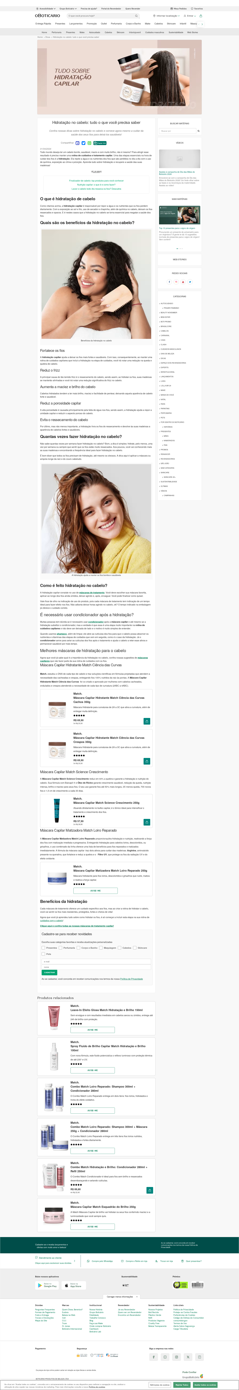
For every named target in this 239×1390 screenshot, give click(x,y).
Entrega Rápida (43, 23)
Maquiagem (110, 947)
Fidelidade (94, 1315)
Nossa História (95, 1309)
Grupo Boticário (67, 8)
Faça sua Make (96, 1323)
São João (165, 463)
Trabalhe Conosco (97, 1318)
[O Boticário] (47, 16)
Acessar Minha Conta (190, 16)
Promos (164, 449)
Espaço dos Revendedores (173, 363)
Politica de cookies (97, 1387)
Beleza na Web (68, 1315)
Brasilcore (166, 326)
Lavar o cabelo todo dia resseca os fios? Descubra (96, 188)
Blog (91, 1320)
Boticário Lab (95, 1331)
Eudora (65, 1312)
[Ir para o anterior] (198, 24)
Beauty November (169, 312)
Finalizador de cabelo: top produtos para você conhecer (96, 180)
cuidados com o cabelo (51, 920)
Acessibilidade (46, 8)
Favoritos (198, 8)
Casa (163, 340)
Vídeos (164, 491)
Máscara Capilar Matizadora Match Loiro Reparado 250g (110, 868)
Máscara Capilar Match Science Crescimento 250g (106, 800)
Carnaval (165, 335)
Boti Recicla (153, 1312)
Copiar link (101, 143)
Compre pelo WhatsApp (102, 1261)
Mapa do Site (41, 1320)
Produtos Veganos (156, 1320)
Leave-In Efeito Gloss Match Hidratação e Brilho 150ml (107, 1008)
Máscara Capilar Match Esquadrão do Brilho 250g (103, 1205)
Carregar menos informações (120, 1297)
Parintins (165, 408)
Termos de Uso (180, 1323)
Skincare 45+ (170, 477)
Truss (64, 1323)
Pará (163, 404)
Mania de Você (167, 395)
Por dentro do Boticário (172, 422)
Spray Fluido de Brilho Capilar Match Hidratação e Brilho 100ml (108, 1046)
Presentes (60, 23)
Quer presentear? (194, 1261)
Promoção (92, 23)
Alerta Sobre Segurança (184, 1326)
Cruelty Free (153, 1323)
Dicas (163, 358)
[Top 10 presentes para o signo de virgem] (179, 215)
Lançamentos (76, 23)
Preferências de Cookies (184, 1315)
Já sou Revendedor (126, 1309)
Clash (163, 344)
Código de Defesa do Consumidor (188, 1318)
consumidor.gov (180, 1320)
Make (147, 23)
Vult (64, 1318)
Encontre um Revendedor (129, 1315)
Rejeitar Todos (182, 1385)
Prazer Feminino (171, 308)
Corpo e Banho (133, 23)
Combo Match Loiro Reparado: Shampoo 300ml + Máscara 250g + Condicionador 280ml (109, 1127)
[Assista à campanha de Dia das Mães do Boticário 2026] (179, 158)
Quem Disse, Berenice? (72, 1309)
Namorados (169, 440)
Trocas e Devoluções (44, 1318)
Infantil (183, 23)
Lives (163, 381)
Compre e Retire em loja (136, 1261)
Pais (165, 445)
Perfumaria (116, 23)
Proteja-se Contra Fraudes (185, 1312)
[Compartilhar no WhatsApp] (89, 143)
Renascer (165, 454)
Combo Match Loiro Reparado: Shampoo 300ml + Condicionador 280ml (103, 1086)
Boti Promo (166, 321)
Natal (163, 399)
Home (44, 32)
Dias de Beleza (167, 353)
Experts (164, 367)
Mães (166, 436)
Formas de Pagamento (45, 1312)
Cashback (93, 1329)
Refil (150, 1318)
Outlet (104, 23)
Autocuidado (94, 32)
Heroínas (168, 427)
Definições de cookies (159, 1385)
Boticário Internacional (72, 1329)
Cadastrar (49, 972)
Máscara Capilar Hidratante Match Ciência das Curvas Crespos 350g (108, 737)
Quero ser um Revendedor (129, 1312)
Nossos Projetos (155, 1309)
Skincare (171, 23)
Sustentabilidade (176, 32)
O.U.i (64, 1320)
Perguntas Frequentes (45, 1309)
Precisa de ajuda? (89, 8)
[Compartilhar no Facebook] (78, 143)
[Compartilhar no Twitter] (83, 143)
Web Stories (192, 32)
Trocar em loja (166, 1261)
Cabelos (158, 23)
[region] (119, 1385)
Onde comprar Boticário (100, 1326)
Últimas (164, 486)
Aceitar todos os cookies (205, 1385)
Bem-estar (165, 317)
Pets (48, 954)
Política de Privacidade (131, 978)
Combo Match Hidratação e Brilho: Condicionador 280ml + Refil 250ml (109, 1167)
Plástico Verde (154, 1315)
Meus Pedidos (180, 8)
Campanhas (169, 495)
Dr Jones (66, 1326)
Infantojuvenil (135, 32)
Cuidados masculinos (154, 32)
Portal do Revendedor (111, 8)
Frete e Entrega (42, 1315)
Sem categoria (167, 468)
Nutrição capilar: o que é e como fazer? (96, 184)
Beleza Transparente (157, 1326)
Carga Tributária (180, 1329)
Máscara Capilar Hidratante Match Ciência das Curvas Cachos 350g (108, 697)
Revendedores (168, 459)
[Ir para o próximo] (202, 24)
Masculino (195, 23)
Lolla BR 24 (166, 385)
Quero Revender (132, 8)
